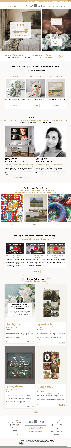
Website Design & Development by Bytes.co (12, 446)
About (65, 6)
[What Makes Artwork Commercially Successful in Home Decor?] (20, 303)
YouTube (32, 1)
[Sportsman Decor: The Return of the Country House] (51, 303)
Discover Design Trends (56, 425)
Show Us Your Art (56, 430)
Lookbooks (9, 6)
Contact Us (56, 427)
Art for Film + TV (50, 6)
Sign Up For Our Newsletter (14, 431)
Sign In (66, 1)
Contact (48, 1)
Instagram (26, 1)
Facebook (25, 1)
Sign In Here (24, 35)
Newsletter (43, 1)
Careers (56, 428)
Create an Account (54, 1)
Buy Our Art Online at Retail (56, 431)
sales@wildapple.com (14, 427)
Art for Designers (58, 6)
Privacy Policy (56, 434)
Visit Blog (35, 412)
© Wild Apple (2, 2)
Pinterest (28, 1)
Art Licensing (8, 329)
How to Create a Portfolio (57, 424)
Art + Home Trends (40, 391)
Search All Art (56, 422)
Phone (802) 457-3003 (14, 425)
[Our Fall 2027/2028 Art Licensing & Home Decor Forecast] (51, 365)
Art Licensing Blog (36, 1)
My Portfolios (61, 1)
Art (5, 6)
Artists (19, 6)
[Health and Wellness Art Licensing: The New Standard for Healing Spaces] (20, 365)
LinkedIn (30, 1)
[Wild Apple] (35, 5)
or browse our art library (20, 32)
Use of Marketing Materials (56, 432)
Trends (14, 6)
